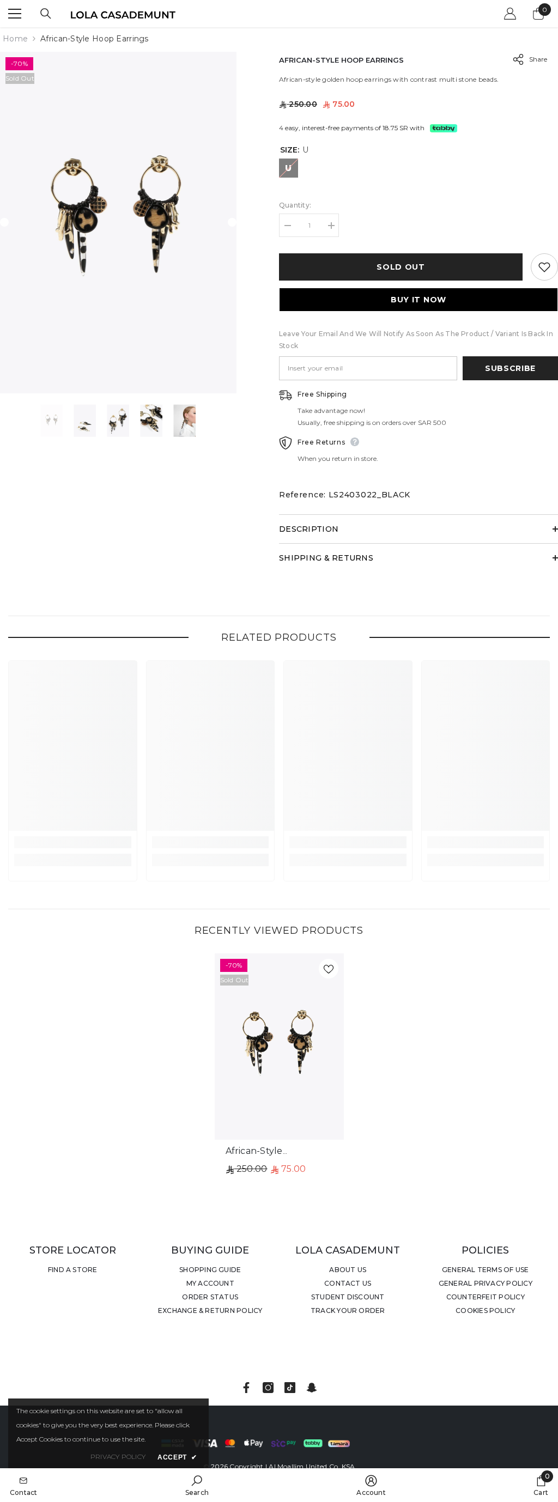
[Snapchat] (312, 1387)
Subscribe (510, 368)
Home (15, 39)
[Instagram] (268, 1387)
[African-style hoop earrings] (279, 1046)
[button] (4, 222)
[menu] (14, 13)
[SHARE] (514, 59)
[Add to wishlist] (544, 267)
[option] (118, 222)
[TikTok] (290, 1387)
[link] (72, 842)
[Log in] (510, 14)
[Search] (45, 13)
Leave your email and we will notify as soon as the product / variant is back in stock (416, 340)
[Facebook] (246, 1387)
